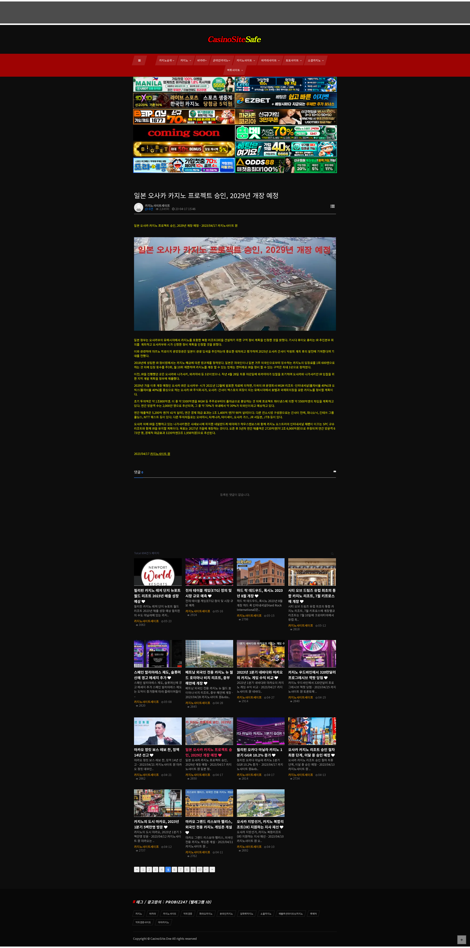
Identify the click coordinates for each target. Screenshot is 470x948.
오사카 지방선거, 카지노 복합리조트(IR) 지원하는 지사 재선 (260, 824)
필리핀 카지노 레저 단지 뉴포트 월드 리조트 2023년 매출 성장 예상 (157, 596)
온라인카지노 (221, 60)
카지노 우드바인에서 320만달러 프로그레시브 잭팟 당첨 (312, 675)
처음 (137, 869)
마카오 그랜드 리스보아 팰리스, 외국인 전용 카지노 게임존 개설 (208, 824)
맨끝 (212, 869)
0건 (150, 209)
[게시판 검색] (332, 553)
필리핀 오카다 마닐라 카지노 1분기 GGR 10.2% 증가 (259, 752)
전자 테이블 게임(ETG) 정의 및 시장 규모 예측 (208, 593)
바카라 (201, 60)
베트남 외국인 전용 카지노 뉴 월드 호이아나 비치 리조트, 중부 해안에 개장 (209, 678)
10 (199, 869)
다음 (206, 869)
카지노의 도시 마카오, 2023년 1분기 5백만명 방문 (156, 824)
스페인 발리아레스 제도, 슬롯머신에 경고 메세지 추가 (157, 675)
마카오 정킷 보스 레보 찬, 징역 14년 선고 (156, 752)
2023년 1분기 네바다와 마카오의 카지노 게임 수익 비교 (260, 675)
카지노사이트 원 (160, 453)
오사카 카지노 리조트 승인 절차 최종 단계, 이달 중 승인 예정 (311, 752)
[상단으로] (461, 939)
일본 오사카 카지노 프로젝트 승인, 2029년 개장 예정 (208, 752)
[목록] (332, 206)
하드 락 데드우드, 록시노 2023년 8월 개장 (260, 593)
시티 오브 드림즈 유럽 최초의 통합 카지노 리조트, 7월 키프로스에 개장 (312, 596)
